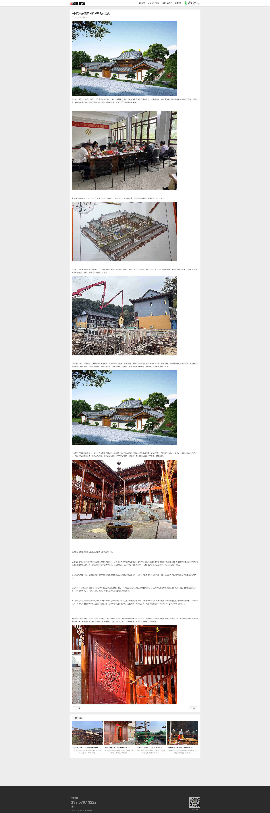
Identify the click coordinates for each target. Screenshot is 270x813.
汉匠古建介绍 (167, 3)
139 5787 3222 (84, 802)
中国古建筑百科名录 (80, 17)
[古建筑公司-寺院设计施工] (77, 3)
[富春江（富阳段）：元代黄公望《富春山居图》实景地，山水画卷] (87, 733)
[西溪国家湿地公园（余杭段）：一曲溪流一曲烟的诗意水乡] (150, 733)
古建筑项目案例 (153, 3)
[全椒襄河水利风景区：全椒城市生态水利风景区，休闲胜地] (119, 733)
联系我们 (178, 3)
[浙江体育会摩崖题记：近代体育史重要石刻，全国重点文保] (182, 733)
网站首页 (142, 3)
